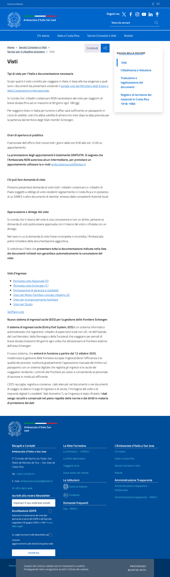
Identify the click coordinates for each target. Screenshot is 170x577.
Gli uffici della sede (22, 488)
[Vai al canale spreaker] (156, 14)
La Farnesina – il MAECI (76, 451)
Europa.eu (74, 495)
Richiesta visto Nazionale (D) (31, 281)
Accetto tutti (137, 570)
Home (10, 47)
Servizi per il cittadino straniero (26, 51)
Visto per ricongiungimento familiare (35, 299)
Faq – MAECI (70, 509)
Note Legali (17, 526)
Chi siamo (120, 451)
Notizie (118, 473)
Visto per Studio (23, 304)
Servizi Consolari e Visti (33, 47)
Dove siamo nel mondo (75, 473)
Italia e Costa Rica (124, 458)
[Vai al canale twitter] (123, 14)
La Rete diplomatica (74, 458)
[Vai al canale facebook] (130, 14)
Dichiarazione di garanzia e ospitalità (35, 290)
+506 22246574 (25, 474)
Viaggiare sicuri (71, 466)
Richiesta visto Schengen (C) (30, 285)
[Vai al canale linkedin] (149, 14)
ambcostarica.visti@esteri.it (68, 164)
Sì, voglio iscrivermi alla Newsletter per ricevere (30, 535)
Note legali (14, 566)
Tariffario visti (15, 312)
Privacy (49, 522)
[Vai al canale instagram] (136, 14)
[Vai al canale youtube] (143, 14)
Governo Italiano (15, 4)
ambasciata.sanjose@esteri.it (36, 481)
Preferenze (138, 566)
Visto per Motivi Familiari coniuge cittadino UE (41, 295)
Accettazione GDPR (24, 511)
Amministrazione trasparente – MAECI (136, 497)
